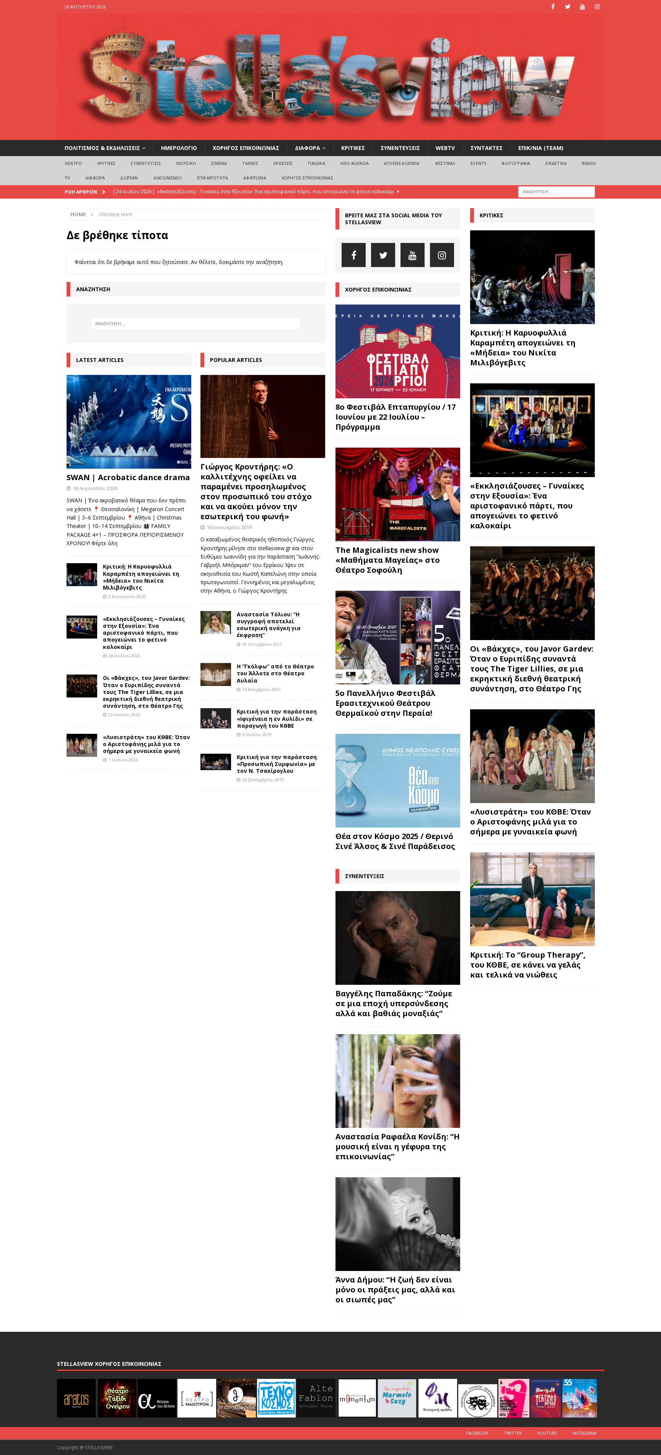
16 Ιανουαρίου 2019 (229, 527)
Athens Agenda (402, 163)
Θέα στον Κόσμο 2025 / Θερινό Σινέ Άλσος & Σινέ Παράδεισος (395, 841)
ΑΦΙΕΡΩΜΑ (254, 178)
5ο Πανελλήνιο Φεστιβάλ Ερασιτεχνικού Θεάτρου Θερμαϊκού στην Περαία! (385, 703)
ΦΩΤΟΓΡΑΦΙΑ (515, 163)
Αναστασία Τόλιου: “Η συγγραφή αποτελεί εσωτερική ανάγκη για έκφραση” (269, 625)
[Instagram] (597, 6)
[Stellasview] (330, 135)
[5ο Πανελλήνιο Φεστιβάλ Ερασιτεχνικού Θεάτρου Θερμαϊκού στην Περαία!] (397, 637)
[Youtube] (582, 6)
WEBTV (445, 148)
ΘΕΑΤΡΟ (73, 163)
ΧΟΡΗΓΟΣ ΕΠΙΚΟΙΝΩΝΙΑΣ (246, 148)
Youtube (547, 1433)
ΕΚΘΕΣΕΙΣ (283, 163)
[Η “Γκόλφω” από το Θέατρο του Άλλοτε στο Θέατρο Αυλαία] (215, 674)
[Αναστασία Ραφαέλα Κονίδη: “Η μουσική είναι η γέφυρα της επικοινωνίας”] (397, 1081)
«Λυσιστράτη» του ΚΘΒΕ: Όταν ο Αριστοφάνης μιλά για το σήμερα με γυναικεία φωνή (146, 743)
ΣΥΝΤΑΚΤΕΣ (487, 148)
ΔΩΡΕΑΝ (129, 178)
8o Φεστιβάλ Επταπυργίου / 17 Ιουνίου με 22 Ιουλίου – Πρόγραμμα (395, 417)
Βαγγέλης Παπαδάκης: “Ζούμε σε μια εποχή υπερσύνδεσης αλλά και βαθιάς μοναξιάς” (393, 1003)
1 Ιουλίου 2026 (123, 760)
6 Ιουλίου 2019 (257, 734)
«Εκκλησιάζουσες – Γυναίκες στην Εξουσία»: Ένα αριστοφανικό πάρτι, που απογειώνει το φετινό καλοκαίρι (144, 632)
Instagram (584, 1433)
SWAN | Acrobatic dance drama (128, 477)
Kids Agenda (354, 163)
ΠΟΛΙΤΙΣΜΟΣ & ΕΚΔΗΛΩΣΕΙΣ (102, 148)
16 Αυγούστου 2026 (95, 488)
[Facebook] (553, 6)
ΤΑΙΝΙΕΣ (250, 163)
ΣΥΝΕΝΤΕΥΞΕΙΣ (400, 148)
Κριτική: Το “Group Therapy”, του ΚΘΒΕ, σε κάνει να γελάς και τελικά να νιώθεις (528, 965)
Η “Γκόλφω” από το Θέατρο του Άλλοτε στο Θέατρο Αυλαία (275, 673)
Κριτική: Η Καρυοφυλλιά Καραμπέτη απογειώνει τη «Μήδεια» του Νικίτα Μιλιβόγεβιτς (141, 577)
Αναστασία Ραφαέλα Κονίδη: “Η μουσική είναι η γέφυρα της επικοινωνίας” (397, 1146)
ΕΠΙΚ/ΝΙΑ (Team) (540, 148)
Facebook (477, 1433)
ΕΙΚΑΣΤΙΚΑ (556, 163)
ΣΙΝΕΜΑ (219, 163)
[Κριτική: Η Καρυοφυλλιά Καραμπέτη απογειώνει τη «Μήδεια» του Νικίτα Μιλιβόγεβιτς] (82, 574)
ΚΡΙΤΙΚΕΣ (353, 148)
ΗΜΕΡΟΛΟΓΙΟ (179, 148)
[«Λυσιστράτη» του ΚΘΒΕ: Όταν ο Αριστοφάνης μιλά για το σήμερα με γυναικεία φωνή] (82, 745)
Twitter (513, 1433)
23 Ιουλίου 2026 (124, 714)
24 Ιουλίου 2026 (124, 655)
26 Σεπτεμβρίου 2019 (263, 779)
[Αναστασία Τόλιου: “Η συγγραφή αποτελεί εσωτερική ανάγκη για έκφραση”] (215, 622)
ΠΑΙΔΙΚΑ (316, 163)
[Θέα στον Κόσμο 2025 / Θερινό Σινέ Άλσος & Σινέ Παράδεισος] (397, 781)
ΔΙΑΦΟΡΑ (307, 148)
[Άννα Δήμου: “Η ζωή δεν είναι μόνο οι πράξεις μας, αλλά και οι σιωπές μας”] (397, 1224)
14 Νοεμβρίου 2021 (261, 689)
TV (67, 178)
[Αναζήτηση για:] (556, 191)
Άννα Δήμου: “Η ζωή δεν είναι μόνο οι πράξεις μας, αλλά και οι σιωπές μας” (395, 1289)
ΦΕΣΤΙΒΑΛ (445, 163)
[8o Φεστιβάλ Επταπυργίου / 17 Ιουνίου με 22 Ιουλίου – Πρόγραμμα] (397, 351)
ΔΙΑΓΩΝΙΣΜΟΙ (167, 178)
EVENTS (478, 163)
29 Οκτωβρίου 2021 (262, 644)
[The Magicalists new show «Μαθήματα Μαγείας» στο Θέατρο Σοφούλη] (397, 494)
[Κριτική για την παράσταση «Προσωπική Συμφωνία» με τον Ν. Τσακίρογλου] (215, 762)
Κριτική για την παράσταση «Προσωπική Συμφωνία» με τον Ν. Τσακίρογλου (277, 763)
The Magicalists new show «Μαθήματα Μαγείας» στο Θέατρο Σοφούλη (387, 560)
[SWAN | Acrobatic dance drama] (129, 422)
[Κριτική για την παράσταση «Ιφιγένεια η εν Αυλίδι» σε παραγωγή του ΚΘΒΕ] (215, 718)
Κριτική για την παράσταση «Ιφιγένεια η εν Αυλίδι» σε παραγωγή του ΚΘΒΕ (277, 718)
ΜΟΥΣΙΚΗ (186, 163)
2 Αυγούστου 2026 (126, 596)
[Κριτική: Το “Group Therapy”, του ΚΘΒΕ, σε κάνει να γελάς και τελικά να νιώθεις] (532, 899)
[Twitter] (568, 6)
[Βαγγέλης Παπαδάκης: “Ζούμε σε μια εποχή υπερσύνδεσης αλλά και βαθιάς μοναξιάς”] (397, 938)
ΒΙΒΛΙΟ (589, 163)
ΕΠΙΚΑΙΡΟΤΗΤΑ (212, 178)
